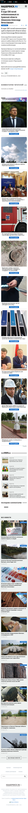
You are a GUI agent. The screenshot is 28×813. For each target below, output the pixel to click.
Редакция (8, 767)
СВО (6, 73)
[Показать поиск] (25, 2)
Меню (26, 6)
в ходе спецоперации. (16, 69)
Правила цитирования (11, 771)
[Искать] (25, 776)
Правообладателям (17, 767)
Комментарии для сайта (21, 90)
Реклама (20, 771)
